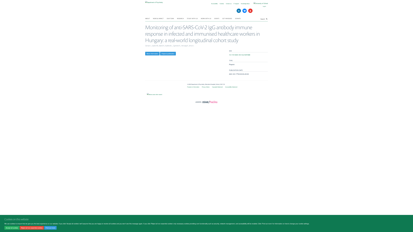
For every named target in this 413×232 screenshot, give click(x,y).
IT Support (236, 3)
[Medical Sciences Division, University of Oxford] (164, 83)
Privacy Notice (206, 87)
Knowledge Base (245, 3)
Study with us (192, 18)
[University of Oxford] (259, 3)
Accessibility (214, 3)
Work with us (206, 18)
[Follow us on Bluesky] (244, 11)
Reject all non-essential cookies (31, 228)
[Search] (266, 19)
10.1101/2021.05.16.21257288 (239, 55)
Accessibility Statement (231, 87)
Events (216, 18)
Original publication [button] (167, 54)
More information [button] (152, 54)
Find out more (50, 228)
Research (180, 18)
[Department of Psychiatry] (154, 2)
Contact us (229, 3)
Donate (238, 18)
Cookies (222, 3)
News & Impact (158, 18)
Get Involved (227, 18)
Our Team (170, 18)
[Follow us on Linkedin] (239, 11)
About (147, 18)
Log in (264, 6)
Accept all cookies (12, 228)
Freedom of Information (193, 87)
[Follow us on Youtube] (250, 11)
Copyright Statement (217, 87)
